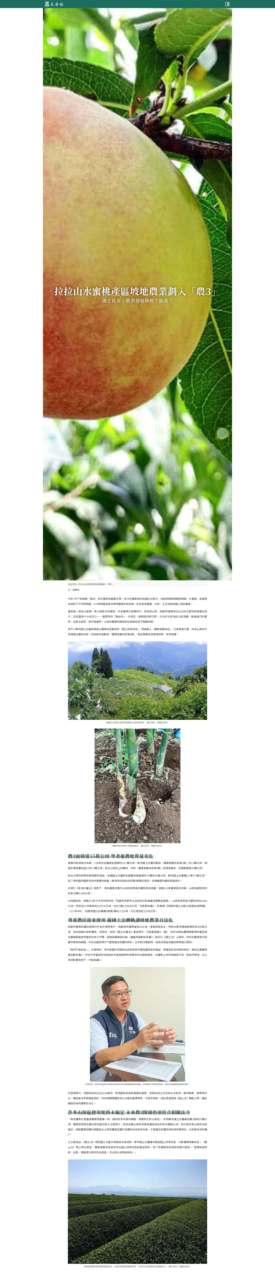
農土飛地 (72, 584)
